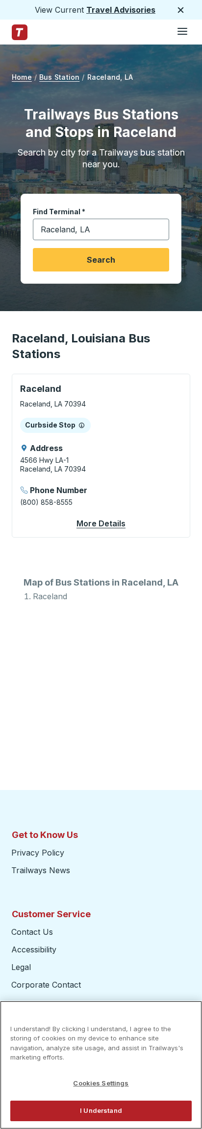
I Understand (101, 1110)
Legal (21, 967)
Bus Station (59, 77)
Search (101, 260)
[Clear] (158, 229)
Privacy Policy (37, 853)
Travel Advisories (120, 10)
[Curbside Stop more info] (81, 425)
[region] (101, 1065)
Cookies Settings (100, 1083)
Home (22, 77)
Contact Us (32, 932)
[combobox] (101, 229)
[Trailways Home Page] (19, 32)
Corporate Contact (46, 985)
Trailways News (40, 870)
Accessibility (33, 949)
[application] (101, 456)
